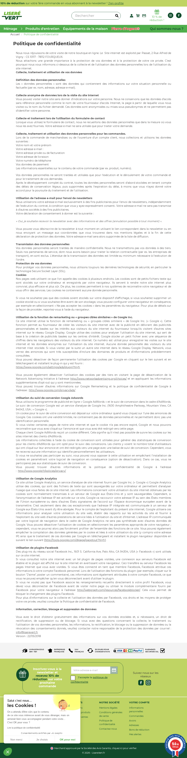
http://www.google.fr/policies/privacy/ (42, 471)
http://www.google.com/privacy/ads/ (52, 390)
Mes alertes (135, 734)
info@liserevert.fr (27, 632)
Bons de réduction (139, 729)
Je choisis (42, 739)
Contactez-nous (108, 728)
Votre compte (139, 702)
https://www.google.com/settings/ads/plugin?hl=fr (48, 367)
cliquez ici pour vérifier (124, 748)
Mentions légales (108, 707)
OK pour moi (67, 739)
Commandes (136, 716)
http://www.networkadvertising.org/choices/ (98, 378)
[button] (7, 751)
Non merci (16, 739)
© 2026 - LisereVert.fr (93, 752)
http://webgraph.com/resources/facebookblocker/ (108, 590)
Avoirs (132, 720)
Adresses (134, 725)
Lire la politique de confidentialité (23, 728)
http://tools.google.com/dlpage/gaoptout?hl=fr (75, 540)
